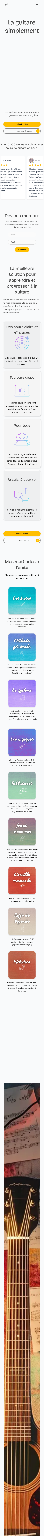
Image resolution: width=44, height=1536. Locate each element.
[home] (6, 4)
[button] (37, 4)
